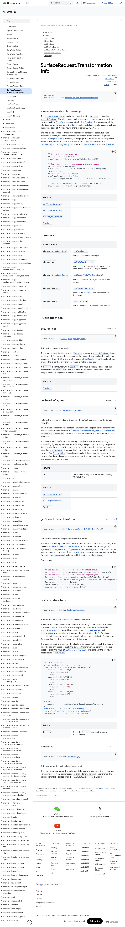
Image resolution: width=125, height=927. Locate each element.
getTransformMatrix (50, 630)
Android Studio (108, 3)
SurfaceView (56, 450)
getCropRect (79, 251)
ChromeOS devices (70, 859)
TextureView (59, 453)
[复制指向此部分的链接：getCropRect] (58, 329)
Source (38, 864)
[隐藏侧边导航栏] (29, 922)
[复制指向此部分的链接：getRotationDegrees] (67, 400)
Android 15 (84, 855)
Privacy (53, 869)
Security (39, 860)
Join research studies (115, 868)
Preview (88, 122)
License (47, 915)
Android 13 (84, 863)
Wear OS (69, 854)
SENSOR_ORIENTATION (52, 217)
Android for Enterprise (40, 855)
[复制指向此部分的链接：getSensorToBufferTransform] (77, 519)
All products (41, 906)
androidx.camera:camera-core (105, 75)
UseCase (80, 552)
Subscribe (95, 921)
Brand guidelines (59, 915)
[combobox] (61, 3)
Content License (103, 788)
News (38, 867)
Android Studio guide (101, 853)
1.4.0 (115, 519)
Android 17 (84, 847)
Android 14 (84, 859)
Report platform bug (115, 848)
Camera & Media (54, 864)
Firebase (39, 899)
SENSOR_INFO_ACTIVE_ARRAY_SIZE (67, 546)
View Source (109, 79)
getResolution (92, 359)
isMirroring (79, 301)
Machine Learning (54, 852)
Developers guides (99, 859)
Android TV (70, 869)
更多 (27, 3)
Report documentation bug (115, 855)
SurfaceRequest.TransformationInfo (81, 98)
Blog (37, 871)
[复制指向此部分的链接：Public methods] (65, 318)
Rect (64, 251)
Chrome (39, 895)
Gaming (54, 847)
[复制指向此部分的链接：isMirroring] (55, 746)
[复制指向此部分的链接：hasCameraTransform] (68, 600)
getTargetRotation (52, 500)
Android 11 (84, 871)
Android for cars (70, 865)
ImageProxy (46, 144)
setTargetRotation (52, 204)
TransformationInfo (54, 116)
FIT (87, 373)
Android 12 (84, 867)
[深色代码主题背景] (115, 92)
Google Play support (114, 862)
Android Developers (48, 26)
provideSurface (48, 119)
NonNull (57, 251)
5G (52, 873)
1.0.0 (115, 82)
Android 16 (84, 851)
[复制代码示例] (115, 151)
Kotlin (106, 84)
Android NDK (100, 874)
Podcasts (39, 875)
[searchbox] (16, 21)
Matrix (89, 141)
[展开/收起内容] (51, 32)
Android (39, 850)
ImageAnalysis (57, 138)
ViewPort (60, 122)
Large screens (71, 850)
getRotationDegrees (83, 262)
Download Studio (99, 869)
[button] (16, 120)
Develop (61, 26)
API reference (10, 12)
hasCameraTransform (83, 288)
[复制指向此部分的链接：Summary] (56, 235)
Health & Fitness (54, 858)
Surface (94, 116)
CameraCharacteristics (83, 431)
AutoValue (49, 95)
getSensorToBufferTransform (87, 275)
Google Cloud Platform (45, 903)
